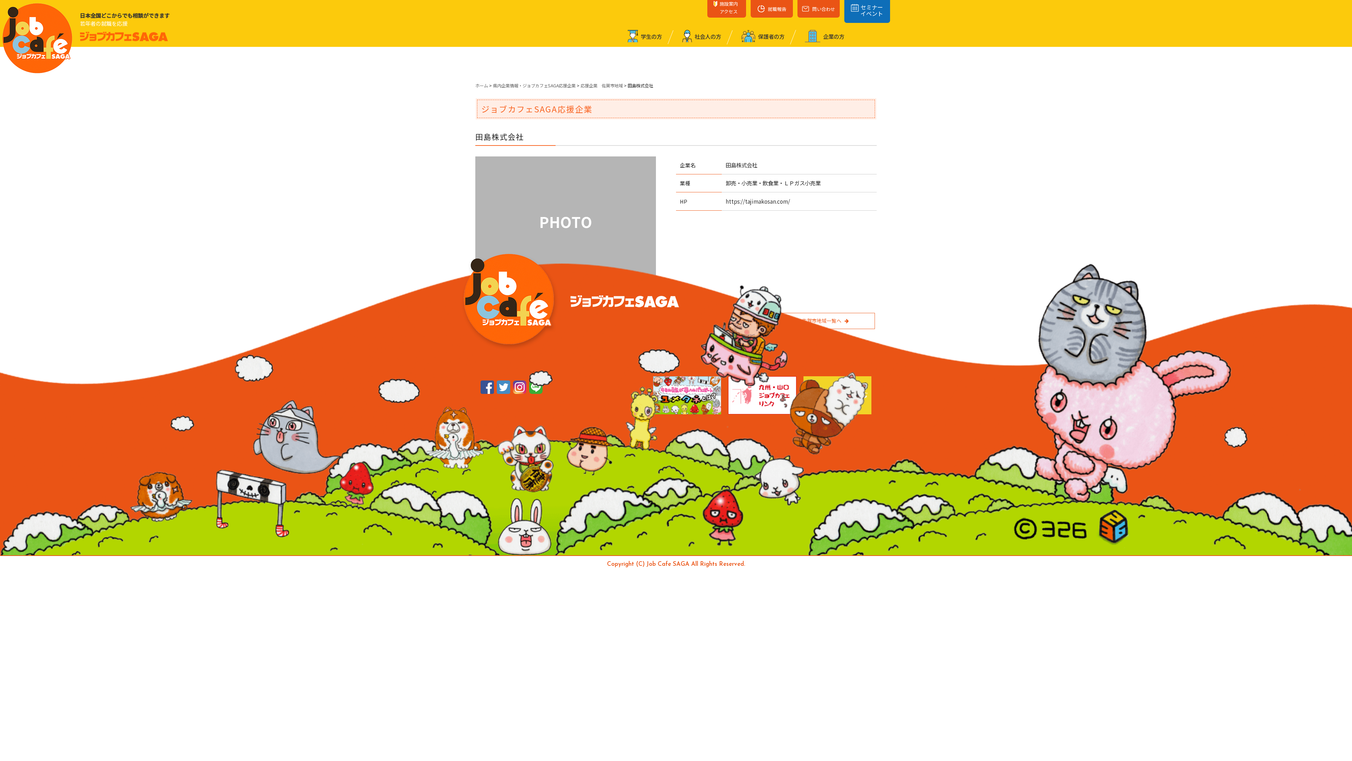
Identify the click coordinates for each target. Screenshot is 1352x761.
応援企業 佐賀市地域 (602, 85)
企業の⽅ (833, 36)
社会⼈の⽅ (707, 36)
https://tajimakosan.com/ (758, 201)
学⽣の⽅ (651, 36)
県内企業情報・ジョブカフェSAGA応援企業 (534, 85)
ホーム (481, 85)
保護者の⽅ (770, 36)
